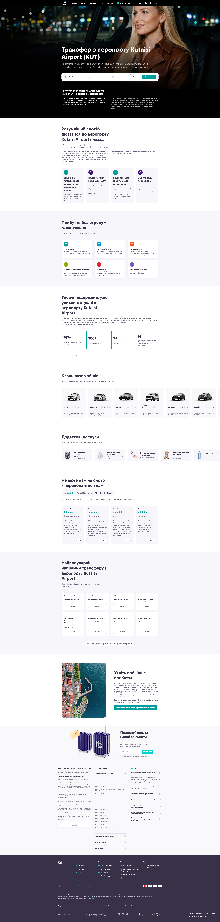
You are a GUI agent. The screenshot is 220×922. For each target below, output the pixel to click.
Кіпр (105, 905)
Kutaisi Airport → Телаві (100, 815)
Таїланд (101, 905)
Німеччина (127, 905)
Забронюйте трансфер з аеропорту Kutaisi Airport (135, 708)
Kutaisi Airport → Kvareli (100, 824)
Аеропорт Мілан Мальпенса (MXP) (145, 896)
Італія (82, 905)
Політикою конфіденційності (146, 758)
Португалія (133, 905)
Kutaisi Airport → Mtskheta (101, 818)
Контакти (110, 3)
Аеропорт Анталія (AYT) (89, 894)
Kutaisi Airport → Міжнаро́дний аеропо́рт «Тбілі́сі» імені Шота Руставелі (109, 790)
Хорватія (117, 905)
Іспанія (78, 905)
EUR (140, 3)
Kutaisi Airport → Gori (100, 812)
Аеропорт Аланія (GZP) (77, 894)
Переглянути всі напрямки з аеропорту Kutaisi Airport (108, 644)
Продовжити (149, 77)
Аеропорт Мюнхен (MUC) (130, 896)
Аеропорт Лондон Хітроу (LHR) (83, 898)
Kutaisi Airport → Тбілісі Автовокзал (103, 806)
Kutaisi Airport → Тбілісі (100, 796)
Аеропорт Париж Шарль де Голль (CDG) (85, 896)
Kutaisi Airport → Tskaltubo (101, 800)
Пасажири (131, 74)
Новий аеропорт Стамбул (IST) (103, 894)
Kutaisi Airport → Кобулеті (101, 777)
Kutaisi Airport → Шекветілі (101, 809)
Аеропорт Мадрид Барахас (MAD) (144, 894)
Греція (85, 905)
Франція (90, 905)
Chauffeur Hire (125, 3)
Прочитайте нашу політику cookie (198, 916)
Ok (213, 915)
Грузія (138, 905)
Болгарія (122, 905)
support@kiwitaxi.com (67, 886)
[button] (86, 77)
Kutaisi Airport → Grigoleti (101, 821)
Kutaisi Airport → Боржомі (101, 803)
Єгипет (112, 905)
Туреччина (72, 905)
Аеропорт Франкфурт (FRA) (102, 896)
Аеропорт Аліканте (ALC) (129, 894)
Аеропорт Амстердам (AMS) (116, 896)
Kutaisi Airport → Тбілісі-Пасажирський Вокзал (106, 831)
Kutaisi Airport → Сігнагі (101, 827)
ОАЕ (108, 905)
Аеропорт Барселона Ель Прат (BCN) (66, 896)
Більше (93, 898)
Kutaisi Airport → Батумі (100, 786)
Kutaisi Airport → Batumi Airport (102, 783)
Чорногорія (96, 905)
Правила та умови (66, 913)
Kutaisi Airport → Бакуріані (101, 793)
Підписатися (147, 751)
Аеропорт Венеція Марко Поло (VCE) (66, 898)
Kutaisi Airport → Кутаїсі (100, 780)
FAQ (101, 3)
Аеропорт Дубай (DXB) (116, 894)
